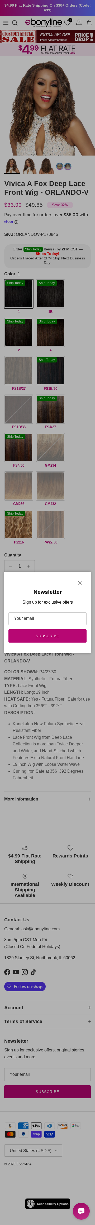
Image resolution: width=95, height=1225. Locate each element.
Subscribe (47, 636)
